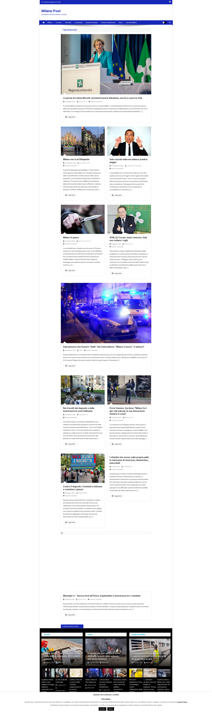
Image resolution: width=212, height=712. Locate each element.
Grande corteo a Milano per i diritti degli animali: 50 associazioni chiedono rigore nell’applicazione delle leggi (163, 687)
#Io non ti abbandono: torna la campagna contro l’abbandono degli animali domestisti (135, 687)
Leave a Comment (96, 101)
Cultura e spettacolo (108, 22)
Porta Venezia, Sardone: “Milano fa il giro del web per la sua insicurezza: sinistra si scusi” (128, 411)
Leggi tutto (71, 117)
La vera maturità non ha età (61, 681)
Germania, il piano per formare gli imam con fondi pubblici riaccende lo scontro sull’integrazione (120, 687)
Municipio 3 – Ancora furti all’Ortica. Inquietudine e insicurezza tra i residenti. (102, 595)
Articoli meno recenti (71, 626)
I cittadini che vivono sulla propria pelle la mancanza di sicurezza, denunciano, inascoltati (129, 460)
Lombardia (78, 22)
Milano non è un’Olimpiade (76, 159)
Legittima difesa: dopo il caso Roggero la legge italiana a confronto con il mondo (48, 686)
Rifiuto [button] (111, 709)
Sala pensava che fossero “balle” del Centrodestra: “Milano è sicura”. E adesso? (103, 346)
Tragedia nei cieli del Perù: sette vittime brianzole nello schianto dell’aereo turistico (104, 656)
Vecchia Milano (131, 22)
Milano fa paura (71, 237)
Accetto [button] (102, 709)
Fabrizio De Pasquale (134, 166)
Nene (80, 350)
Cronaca (59, 22)
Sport (121, 22)
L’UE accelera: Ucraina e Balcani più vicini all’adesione (105, 683)
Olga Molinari (83, 414)
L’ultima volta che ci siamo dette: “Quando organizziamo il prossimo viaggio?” (76, 686)
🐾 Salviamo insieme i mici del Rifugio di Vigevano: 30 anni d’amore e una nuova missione (149, 686)
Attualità (68, 22)
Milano (50, 22)
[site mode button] (164, 22)
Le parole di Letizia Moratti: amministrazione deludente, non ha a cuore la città (102, 98)
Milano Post (51, 11)
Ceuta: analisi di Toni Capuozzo (91, 681)
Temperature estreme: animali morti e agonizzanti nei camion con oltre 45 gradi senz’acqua (150, 656)
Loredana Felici (84, 163)
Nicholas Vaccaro (85, 241)
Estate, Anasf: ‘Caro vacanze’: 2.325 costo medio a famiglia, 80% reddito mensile (62, 656)
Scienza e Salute (91, 22)
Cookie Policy (182, 702)
